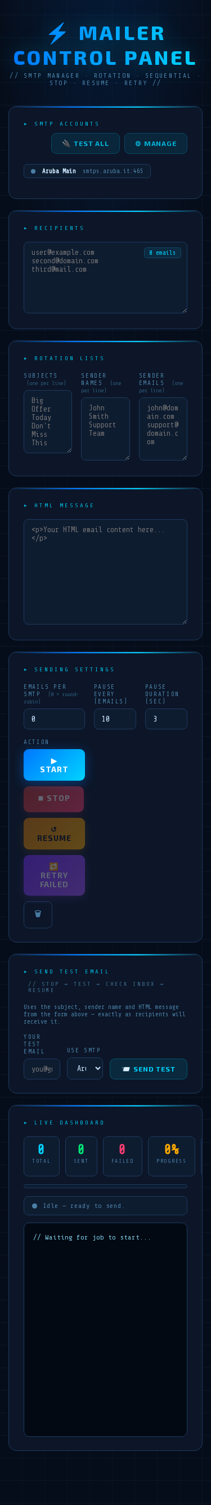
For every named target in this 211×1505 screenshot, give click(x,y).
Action (37, 742)
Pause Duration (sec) (162, 694)
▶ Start (54, 765)
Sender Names (101, 382)
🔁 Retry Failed (54, 875)
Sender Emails (161, 382)
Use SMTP (84, 1050)
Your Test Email (34, 1044)
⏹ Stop (53, 798)
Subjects (45, 379)
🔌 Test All (85, 143)
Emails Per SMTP (51, 694)
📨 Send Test (149, 1069)
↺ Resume (54, 834)
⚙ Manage (156, 143)
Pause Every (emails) (111, 694)
